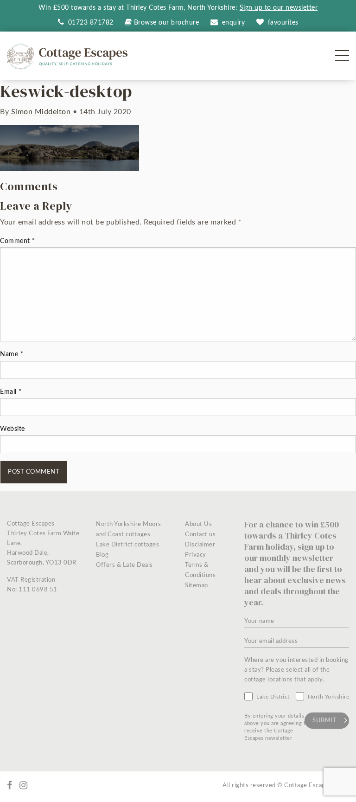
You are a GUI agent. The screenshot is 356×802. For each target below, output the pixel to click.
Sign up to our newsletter (279, 8)
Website (12, 429)
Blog (102, 555)
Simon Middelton (41, 111)
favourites (283, 22)
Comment (17, 241)
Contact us (200, 535)
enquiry (233, 22)
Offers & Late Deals (124, 565)
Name (11, 354)
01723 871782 (90, 22)
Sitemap (196, 586)
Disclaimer (200, 545)
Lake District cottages (127, 545)
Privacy (195, 555)
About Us (198, 524)
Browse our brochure (166, 22)
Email (11, 392)
